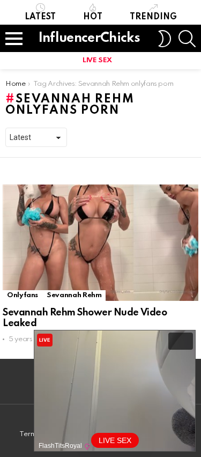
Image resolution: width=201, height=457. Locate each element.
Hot (92, 17)
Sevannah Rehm (74, 295)
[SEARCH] (187, 38)
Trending (153, 17)
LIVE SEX (97, 60)
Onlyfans (22, 295)
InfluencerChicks (89, 38)
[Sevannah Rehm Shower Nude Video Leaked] (100, 243)
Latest (40, 17)
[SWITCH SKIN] (164, 38)
